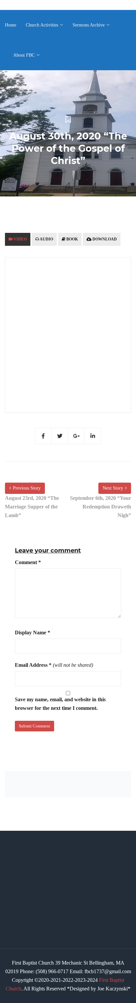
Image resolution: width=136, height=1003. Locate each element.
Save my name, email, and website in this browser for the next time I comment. (60, 704)
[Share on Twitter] (59, 436)
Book (71, 239)
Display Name (32, 632)
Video (20, 239)
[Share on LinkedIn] (93, 436)
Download (104, 239)
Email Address (33, 665)
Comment (28, 562)
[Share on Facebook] (43, 436)
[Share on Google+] (76, 436)
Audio (46, 239)
